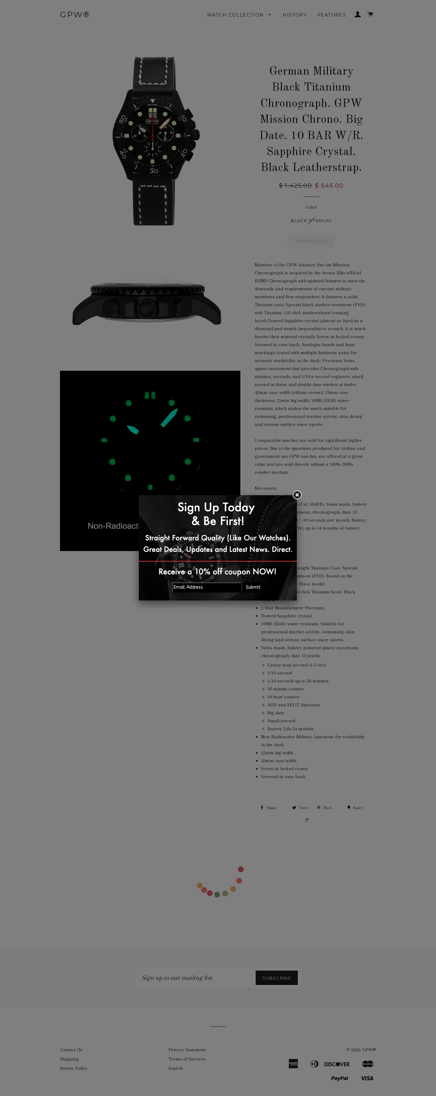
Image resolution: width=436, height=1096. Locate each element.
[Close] (297, 495)
